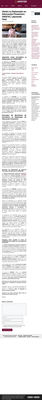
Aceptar (30, 397)
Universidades (33, 5)
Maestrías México (35, 79)
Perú (32, 82)
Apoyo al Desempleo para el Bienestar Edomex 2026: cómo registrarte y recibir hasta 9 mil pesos (35, 56)
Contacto (29, 336)
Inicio (2, 5)
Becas (6, 5)
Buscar (32, 11)
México (32, 81)
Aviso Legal (20, 335)
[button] (40, 6)
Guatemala (33, 77)
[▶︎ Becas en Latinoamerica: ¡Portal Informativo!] (21, 2)
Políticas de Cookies (22, 336)
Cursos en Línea (34, 72)
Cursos (26, 5)
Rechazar (36, 397)
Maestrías (19, 5)
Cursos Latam (34, 74)
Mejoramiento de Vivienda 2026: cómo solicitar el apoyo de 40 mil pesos (34, 35)
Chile (32, 70)
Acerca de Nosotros (35, 336)
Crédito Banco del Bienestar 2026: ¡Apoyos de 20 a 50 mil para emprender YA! (35, 28)
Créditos (12, 5)
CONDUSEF (23, 174)
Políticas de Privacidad (27, 335)
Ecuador (33, 76)
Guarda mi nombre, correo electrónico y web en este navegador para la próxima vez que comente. (14, 326)
